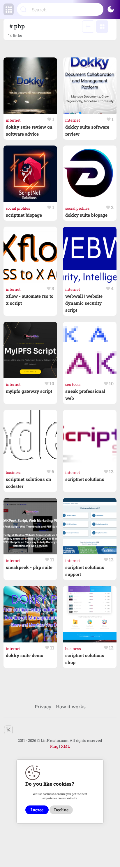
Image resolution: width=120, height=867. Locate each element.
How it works (71, 706)
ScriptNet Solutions (84, 479)
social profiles (18, 208)
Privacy (43, 706)
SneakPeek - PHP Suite (29, 567)
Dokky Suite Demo (24, 655)
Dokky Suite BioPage (86, 215)
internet (13, 120)
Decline (61, 809)
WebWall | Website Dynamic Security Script (84, 303)
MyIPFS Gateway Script (29, 391)
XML (65, 746)
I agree (37, 809)
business (13, 472)
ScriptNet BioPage (24, 215)
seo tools (72, 384)
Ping (54, 746)
